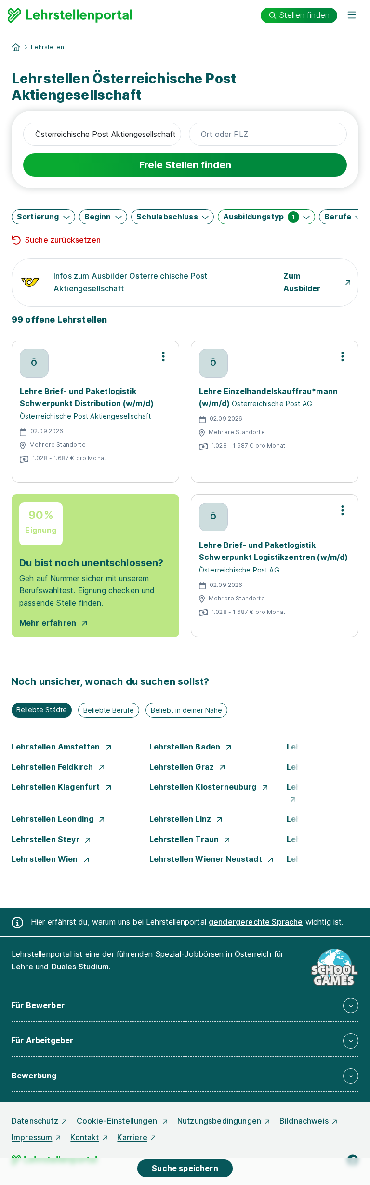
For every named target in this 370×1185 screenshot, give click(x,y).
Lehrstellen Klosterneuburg (204, 786)
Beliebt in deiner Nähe (186, 710)
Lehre (22, 966)
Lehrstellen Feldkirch (53, 767)
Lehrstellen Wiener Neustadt (206, 859)
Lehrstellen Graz (182, 767)
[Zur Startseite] (70, 15)
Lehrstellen (47, 47)
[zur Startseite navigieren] (16, 47)
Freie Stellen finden (185, 165)
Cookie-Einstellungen (118, 1121)
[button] (43, 216)
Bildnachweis (304, 1121)
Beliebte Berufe (108, 710)
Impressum (32, 1137)
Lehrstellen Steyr (46, 839)
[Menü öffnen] (351, 15)
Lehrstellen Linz (181, 819)
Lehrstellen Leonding (53, 819)
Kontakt (84, 1137)
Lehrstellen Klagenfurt (57, 786)
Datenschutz (35, 1121)
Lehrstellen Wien (46, 859)
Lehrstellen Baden (186, 746)
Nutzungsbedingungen (219, 1121)
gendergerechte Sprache (256, 921)
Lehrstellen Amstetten (57, 746)
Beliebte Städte (41, 710)
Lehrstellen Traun (185, 839)
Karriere (132, 1137)
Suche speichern (185, 1168)
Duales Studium (80, 966)
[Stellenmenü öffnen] (163, 356)
